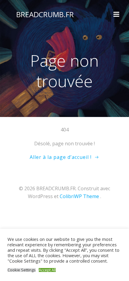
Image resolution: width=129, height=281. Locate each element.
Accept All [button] (47, 270)
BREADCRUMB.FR (45, 14)
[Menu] (116, 14)
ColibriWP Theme (79, 196)
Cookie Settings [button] (22, 270)
